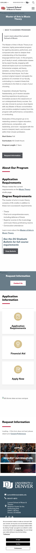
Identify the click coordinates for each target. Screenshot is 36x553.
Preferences (18, 548)
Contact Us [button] (18, 283)
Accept (18, 539)
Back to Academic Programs (17, 30)
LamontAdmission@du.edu (16, 495)
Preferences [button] (7, 534)
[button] (18, 2)
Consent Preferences (18, 433)
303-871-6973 (12, 498)
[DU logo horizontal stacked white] (18, 484)
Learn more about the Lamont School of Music (16, 37)
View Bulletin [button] (10, 251)
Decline (18, 544)
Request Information (12, 155)
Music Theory (24, 189)
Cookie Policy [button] (19, 530)
